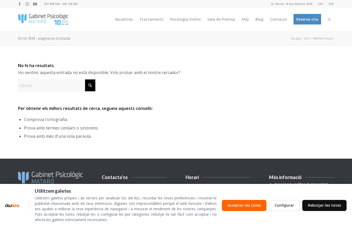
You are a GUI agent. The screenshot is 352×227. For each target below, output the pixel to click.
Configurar (284, 205)
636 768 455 (70, 4)
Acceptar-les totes (244, 205)
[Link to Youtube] (35, 4)
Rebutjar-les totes (324, 205)
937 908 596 (52, 4)
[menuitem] (292, 4)
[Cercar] (329, 19)
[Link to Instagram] (27, 4)
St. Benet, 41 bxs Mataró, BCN (291, 4)
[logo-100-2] (43, 19)
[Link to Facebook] (19, 4)
